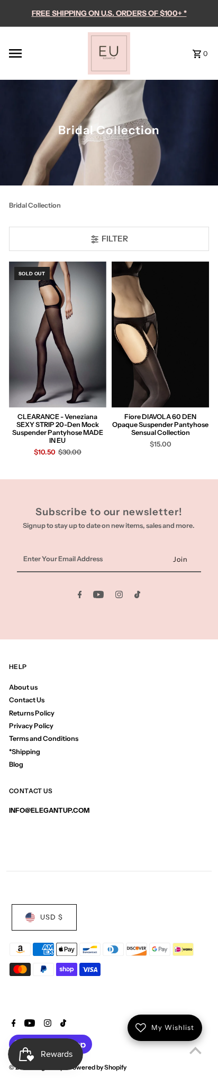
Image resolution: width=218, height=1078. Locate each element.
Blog (16, 764)
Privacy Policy (31, 726)
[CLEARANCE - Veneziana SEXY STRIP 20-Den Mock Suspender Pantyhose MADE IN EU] (57, 335)
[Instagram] (119, 596)
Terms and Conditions (43, 738)
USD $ (51, 917)
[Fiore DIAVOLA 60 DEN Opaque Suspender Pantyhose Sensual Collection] (160, 335)
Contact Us (26, 700)
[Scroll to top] (195, 1050)
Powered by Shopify (97, 1067)
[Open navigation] (45, 53)
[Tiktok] (137, 596)
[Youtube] (98, 596)
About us (23, 687)
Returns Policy (31, 713)
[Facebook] (80, 596)
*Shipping (24, 752)
